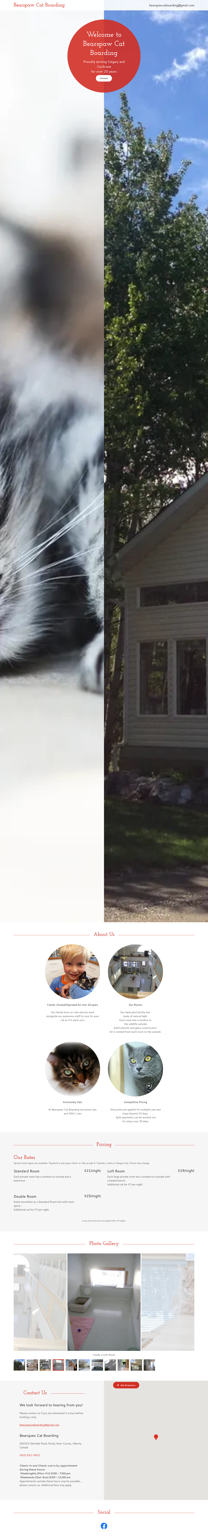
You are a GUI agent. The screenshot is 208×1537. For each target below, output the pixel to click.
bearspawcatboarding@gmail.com (39, 1425)
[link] (77, 5)
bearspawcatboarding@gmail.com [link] (171, 5)
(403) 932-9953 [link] (30, 1455)
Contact (104, 78)
